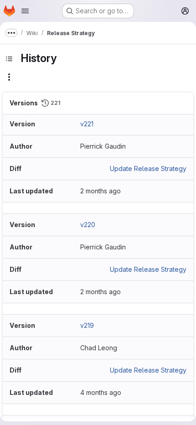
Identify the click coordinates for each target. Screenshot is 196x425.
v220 (87, 224)
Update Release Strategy (148, 168)
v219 (87, 325)
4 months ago (100, 392)
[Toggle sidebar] (9, 59)
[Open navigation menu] (25, 11)
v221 (86, 124)
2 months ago (100, 191)
